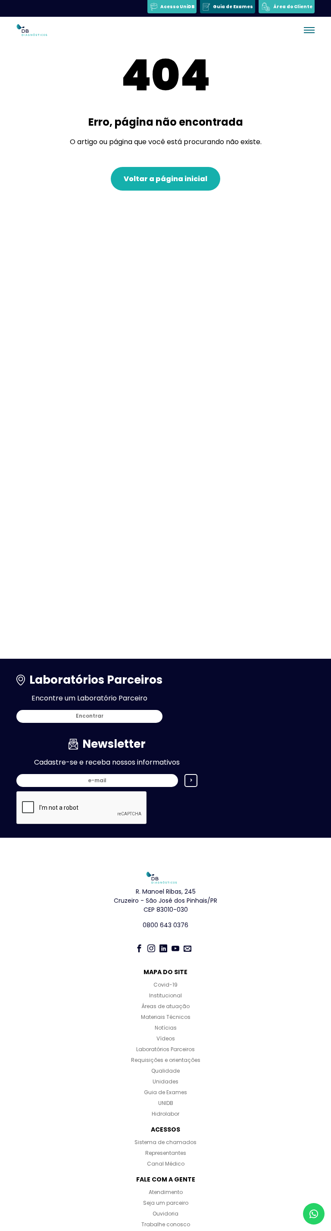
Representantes (165, 1153)
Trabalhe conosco (165, 1224)
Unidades (165, 1081)
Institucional (165, 995)
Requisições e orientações (165, 1060)
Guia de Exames (165, 1092)
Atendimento (166, 1192)
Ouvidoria (165, 1213)
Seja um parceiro (165, 1202)
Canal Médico (165, 1163)
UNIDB (165, 1103)
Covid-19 (165, 984)
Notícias (166, 1027)
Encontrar (89, 715)
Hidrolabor (165, 1113)
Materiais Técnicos (165, 1017)
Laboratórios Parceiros (165, 1049)
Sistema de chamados (165, 1142)
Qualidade (165, 1070)
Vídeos (165, 1038)
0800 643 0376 (165, 925)
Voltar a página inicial (165, 179)
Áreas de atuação (165, 1006)
